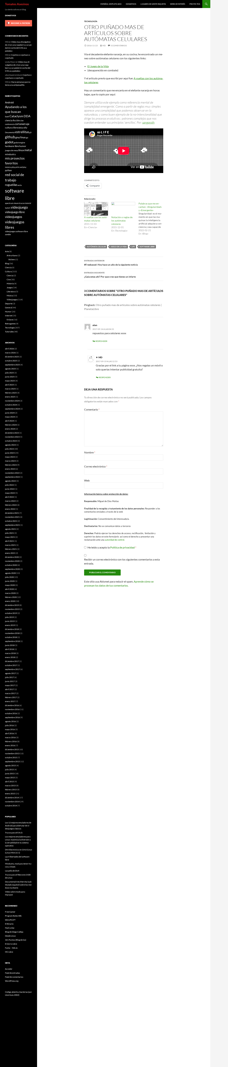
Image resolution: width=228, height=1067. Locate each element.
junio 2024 (10, 413)
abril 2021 (9, 541)
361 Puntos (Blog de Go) (15, 940)
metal (28, 150)
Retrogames (10, 323)
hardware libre (12, 146)
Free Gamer (10, 912)
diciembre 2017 (12, 661)
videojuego (19, 207)
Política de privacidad (122, 547)
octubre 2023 (11, 441)
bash (7, 116)
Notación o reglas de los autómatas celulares (122, 220)
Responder (101, 341)
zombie (8, 234)
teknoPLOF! (10, 920)
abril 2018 (9, 649)
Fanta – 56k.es (11, 948)
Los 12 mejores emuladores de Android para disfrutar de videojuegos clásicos (18, 825)
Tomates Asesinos (17, 4)
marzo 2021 (10, 545)
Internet (8, 315)
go (27, 137)
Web (87, 480)
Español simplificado (111, 4)
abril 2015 (9, 781)
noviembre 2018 (12, 633)
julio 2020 (9, 577)
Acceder (8, 969)
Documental (10, 132)
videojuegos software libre (16, 231)
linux (21, 150)
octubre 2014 (11, 805)
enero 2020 (10, 601)
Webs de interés (177, 4)
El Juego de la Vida (98, 66)
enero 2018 (10, 657)
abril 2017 (9, 689)
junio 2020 (10, 581)
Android (9, 102)
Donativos (131, 4)
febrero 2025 (11, 392)
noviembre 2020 (12, 561)
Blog (7, 263)
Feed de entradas (12, 973)
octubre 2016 (11, 713)
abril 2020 (9, 589)
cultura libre (11, 127)
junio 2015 (10, 773)
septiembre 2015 (12, 761)
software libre (147, 246)
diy (25, 127)
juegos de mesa (11, 150)
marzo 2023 (10, 461)
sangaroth (148, 122)
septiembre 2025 (12, 364)
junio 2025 (10, 376)
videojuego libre (15, 212)
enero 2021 (10, 553)
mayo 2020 (10, 585)
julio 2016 (9, 725)
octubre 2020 (11, 565)
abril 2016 (9, 733)
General (8, 307)
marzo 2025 (10, 388)
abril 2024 (9, 421)
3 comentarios (119, 45)
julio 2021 (9, 533)
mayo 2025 (10, 380)
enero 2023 (10, 469)
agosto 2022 (10, 481)
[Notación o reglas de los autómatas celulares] (123, 209)
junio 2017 (10, 681)
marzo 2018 (10, 653)
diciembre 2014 (12, 797)
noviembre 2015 (12, 753)
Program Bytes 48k (13, 916)
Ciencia (8, 267)
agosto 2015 (10, 765)
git (30, 132)
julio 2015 (9, 769)
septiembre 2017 (12, 669)
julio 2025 (9, 372)
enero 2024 (10, 429)
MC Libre (9, 952)
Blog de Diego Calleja (14, 932)
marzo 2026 (10, 352)
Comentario (91, 409)
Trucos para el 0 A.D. (14, 832)
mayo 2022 (10, 493)
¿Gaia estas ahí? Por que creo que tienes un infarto (110, 274)
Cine (9, 279)
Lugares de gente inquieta (153, 4)
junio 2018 (10, 645)
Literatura (11, 291)
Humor (8, 311)
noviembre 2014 (12, 801)
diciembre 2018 (12, 629)
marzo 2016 (10, 737)
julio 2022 (9, 485)
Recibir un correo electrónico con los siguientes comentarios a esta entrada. (122, 561)
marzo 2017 (10, 693)
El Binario (9, 924)
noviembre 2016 (12, 709)
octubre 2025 (11, 360)
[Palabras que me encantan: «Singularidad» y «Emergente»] (152, 218)
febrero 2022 (11, 505)
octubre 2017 (11, 665)
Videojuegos (12, 299)
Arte (7, 251)
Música (10, 295)
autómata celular (96, 246)
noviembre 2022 (12, 473)
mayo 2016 (10, 729)
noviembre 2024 (12, 400)
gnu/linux (20, 137)
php (13, 167)
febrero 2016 (11, 741)
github (10, 137)
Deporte (8, 303)
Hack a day (9, 928)
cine (22, 120)
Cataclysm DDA (20, 116)
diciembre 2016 (12, 705)
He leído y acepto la (111, 547)
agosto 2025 (10, 368)
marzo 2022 (10, 501)
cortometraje (22, 123)
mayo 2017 (10, 685)
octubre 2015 (11, 757)
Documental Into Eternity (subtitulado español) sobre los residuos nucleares (18, 884)
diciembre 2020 (12, 557)
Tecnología (90, 21)
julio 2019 (9, 617)
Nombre (89, 452)
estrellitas (22, 132)
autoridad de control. (115, 539)
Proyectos (194, 4)
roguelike (11, 185)
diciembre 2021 (12, 513)
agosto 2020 (10, 573)
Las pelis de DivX (12, 870)
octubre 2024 (11, 404)
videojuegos (13, 217)
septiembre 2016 (12, 717)
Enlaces (10, 319)
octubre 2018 (11, 637)
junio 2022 (10, 489)
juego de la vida (118, 246)
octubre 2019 (11, 613)
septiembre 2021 (12, 525)
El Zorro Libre (11, 944)
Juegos (10, 287)
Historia (10, 283)
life (133, 246)
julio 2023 (9, 449)
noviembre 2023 (12, 437)
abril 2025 (9, 384)
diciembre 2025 (12, 356)
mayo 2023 (10, 457)
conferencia (10, 124)
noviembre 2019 (12, 609)
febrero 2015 (11, 789)
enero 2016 (10, 745)
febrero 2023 (11, 465)
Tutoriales (9, 331)
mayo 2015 (10, 777)
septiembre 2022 (12, 477)
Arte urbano (12, 255)
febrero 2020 (11, 597)
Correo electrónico (95, 466)
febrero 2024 (11, 425)
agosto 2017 (10, 673)
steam (16, 203)
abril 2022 (9, 497)
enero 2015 (10, 793)
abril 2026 (9, 348)
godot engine (19, 142)
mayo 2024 (10, 417)
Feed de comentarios (14, 977)
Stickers (11, 259)
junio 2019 (10, 621)
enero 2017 (10, 701)
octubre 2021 (11, 521)
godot (9, 142)
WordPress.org (11, 981)
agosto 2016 (10, 721)
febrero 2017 (11, 697)
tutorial (28, 203)
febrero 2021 (11, 549)
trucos (22, 203)
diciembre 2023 (12, 433)
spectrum (9, 203)
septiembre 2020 (12, 569)
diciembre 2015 (12, 749)
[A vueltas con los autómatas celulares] (96, 209)
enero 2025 (10, 396)
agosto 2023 (10, 445)
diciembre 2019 (12, 605)
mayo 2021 (10, 537)
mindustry (10, 154)
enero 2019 (10, 625)
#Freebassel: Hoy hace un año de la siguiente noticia (111, 262)
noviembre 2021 (12, 517)
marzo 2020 (10, 593)
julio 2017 (9, 677)
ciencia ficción (12, 120)
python (8, 170)
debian (21, 128)
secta (19, 185)
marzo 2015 (10, 785)
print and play (20, 167)
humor (22, 146)
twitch (8, 208)
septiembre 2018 (12, 641)
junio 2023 (10, 453)
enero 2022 (10, 509)
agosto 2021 (10, 529)
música (8, 167)
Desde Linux (10, 936)
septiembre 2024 (12, 408)
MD (104, 45)
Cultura (8, 271)
